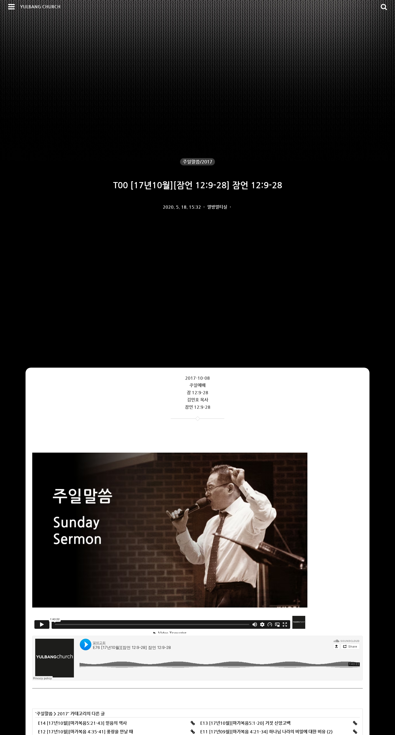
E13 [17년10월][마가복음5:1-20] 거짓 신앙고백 (245, 723)
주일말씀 (45, 713)
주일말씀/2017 (197, 161)
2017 (62, 713)
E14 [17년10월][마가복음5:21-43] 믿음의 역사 (82, 723)
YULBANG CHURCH (40, 6)
